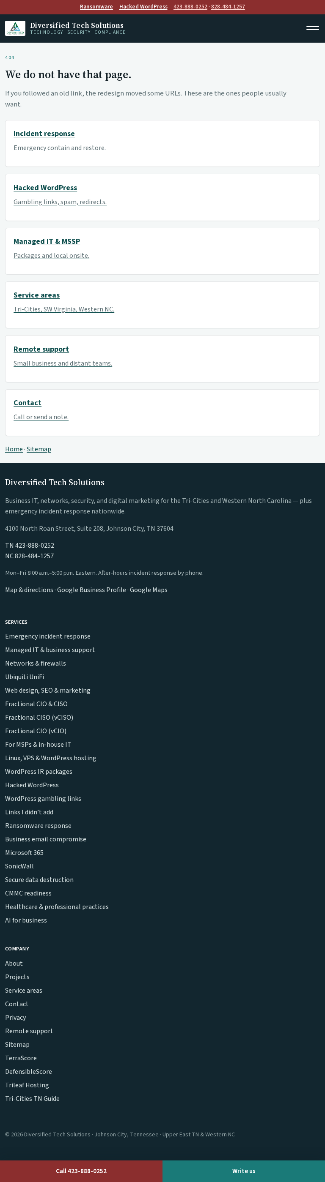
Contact (17, 1004)
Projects (17, 977)
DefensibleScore (28, 1071)
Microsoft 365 (24, 852)
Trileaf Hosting (27, 1085)
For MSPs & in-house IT (38, 744)
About (14, 963)
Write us (244, 1171)
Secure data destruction (39, 879)
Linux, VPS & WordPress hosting (50, 758)
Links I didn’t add (29, 812)
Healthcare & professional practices (57, 907)
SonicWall (19, 866)
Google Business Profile (91, 590)
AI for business (26, 920)
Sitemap (39, 449)
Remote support (29, 1031)
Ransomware (96, 7)
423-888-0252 (190, 7)
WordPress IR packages (38, 771)
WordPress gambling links (43, 798)
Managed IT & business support (50, 650)
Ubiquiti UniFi (24, 677)
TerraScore (21, 1058)
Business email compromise (45, 839)
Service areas (23, 990)
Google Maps (149, 590)
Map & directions (29, 590)
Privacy (15, 1017)
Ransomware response (38, 825)
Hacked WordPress (143, 7)
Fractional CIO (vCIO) (35, 731)
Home (14, 449)
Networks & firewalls (35, 663)
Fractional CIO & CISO (36, 704)
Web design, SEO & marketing (48, 690)
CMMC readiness (28, 893)
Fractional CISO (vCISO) (39, 717)
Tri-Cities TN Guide (32, 1098)
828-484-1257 (228, 7)
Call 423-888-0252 (81, 1171)
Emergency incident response (48, 636)
